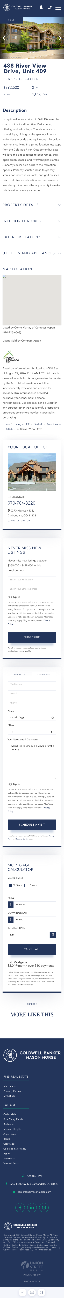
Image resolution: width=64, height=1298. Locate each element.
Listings (18, 424)
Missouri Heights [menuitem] (12, 1129)
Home (6, 424)
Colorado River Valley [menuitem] (14, 1149)
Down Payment (17, 913)
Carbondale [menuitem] (9, 1114)
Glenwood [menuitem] (9, 1144)
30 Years (17, 885)
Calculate (32, 949)
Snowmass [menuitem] (9, 1159)
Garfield (39, 424)
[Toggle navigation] (58, 8)
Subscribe (32, 637)
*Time (11, 725)
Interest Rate (16, 928)
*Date (11, 711)
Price (11, 898)
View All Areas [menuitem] (11, 1164)
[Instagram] (44, 1207)
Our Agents (27, 521)
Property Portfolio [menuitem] (12, 1091)
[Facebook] (20, 1207)
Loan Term (15, 878)
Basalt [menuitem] (6, 1139)
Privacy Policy (32, 1275)
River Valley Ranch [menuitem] (13, 1119)
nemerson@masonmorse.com (34, 1192)
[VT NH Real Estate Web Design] (32, 1266)
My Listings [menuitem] (9, 1096)
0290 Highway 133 (33, 1184)
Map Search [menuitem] (9, 1086)
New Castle (54, 424)
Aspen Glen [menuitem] (9, 1134)
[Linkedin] (32, 1207)
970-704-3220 (21, 503)
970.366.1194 (50, 7)
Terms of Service (22, 839)
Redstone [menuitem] (8, 1124)
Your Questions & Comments (23, 740)
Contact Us (13, 521)
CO (28, 424)
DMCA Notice (32, 1282)
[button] (5, 38)
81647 (9, 429)
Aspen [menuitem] (6, 1154)
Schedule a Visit (44, 675)
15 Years (33, 885)
